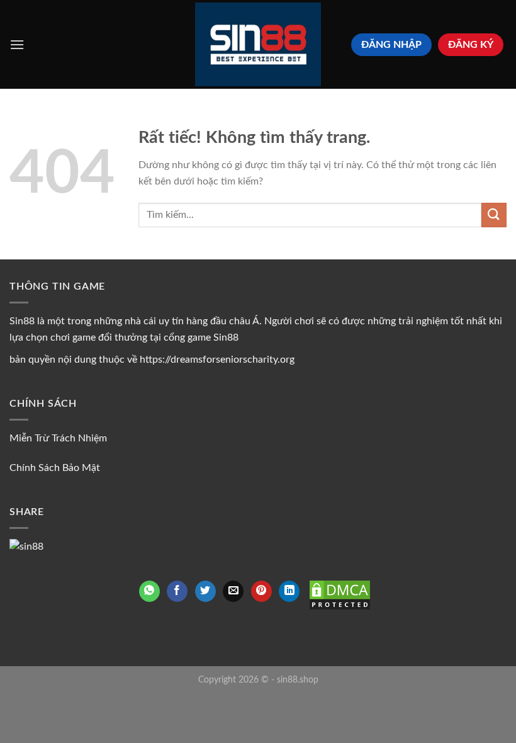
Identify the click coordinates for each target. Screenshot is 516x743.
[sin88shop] (258, 44)
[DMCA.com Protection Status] (339, 594)
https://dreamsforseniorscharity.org (217, 359)
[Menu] (17, 44)
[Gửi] (494, 215)
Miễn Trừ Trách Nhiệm (58, 438)
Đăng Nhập (391, 45)
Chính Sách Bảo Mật (54, 468)
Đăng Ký (470, 45)
